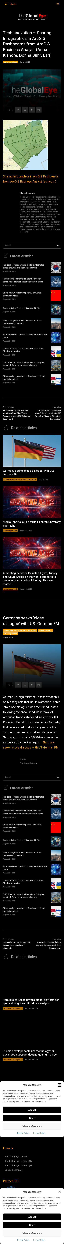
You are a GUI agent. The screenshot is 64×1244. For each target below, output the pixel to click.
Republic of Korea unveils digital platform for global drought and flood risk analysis (23, 266)
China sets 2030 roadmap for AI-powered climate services (22, 294)
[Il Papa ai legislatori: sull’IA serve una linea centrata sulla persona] (56, 323)
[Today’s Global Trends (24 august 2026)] (56, 309)
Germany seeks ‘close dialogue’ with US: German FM (28, 473)
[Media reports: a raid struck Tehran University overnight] (32, 502)
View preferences (32, 1233)
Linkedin (12, 4)
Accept (32, 1216)
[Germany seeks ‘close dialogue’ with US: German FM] (32, 451)
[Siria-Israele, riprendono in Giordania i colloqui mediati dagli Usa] (56, 379)
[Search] (58, 245)
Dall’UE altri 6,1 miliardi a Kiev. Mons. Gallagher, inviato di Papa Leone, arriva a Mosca (24, 364)
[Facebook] (18, 110)
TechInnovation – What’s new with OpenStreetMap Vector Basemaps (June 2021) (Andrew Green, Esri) (17, 415)
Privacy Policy (39, 1240)
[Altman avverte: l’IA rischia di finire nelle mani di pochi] (56, 337)
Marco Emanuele (28, 193)
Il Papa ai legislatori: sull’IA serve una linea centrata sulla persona (22, 322)
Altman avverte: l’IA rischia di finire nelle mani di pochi (25, 336)
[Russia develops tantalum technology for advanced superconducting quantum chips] (56, 281)
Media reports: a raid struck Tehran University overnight (32, 524)
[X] (25, 110)
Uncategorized (10, 62)
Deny (32, 1225)
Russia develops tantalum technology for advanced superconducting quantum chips (23, 280)
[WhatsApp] (39, 110)
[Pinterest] (32, 110)
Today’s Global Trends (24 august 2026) (21, 308)
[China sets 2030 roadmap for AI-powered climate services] (56, 295)
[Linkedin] (5, 4)
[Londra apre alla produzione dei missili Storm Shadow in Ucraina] (56, 351)
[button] (59, 1191)
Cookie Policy (23, 1240)
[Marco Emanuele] (10, 213)
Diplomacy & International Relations (20, 479)
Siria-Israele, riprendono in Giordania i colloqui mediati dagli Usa (24, 378)
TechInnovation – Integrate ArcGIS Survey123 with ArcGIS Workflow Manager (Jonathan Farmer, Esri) (48, 415)
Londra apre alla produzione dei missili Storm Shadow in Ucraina (23, 350)
